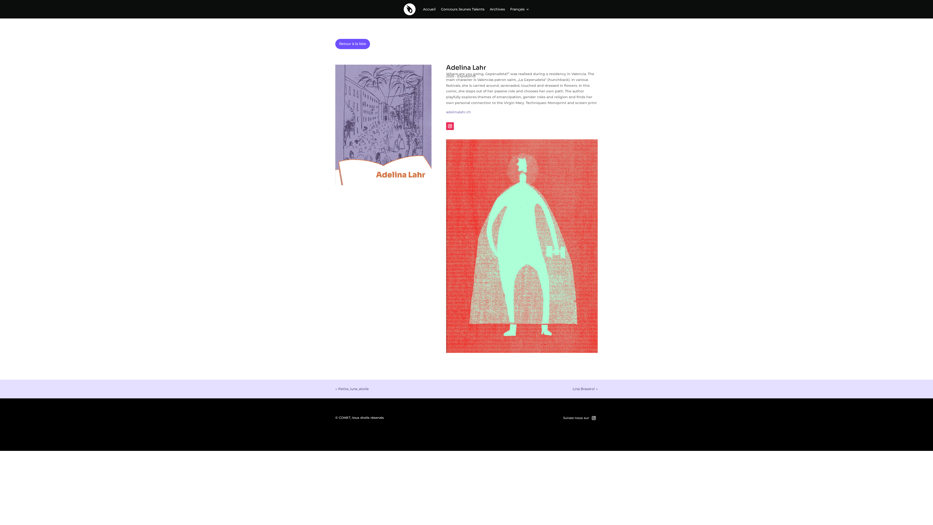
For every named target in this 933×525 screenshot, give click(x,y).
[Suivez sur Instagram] (450, 126)
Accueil (429, 9)
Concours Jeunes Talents (462, 9)
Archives (497, 9)
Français (517, 9)
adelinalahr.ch (458, 112)
